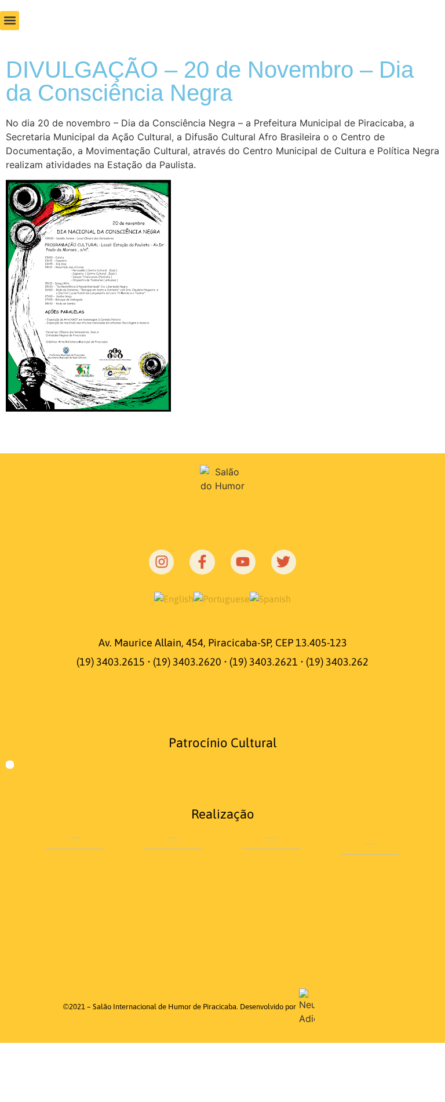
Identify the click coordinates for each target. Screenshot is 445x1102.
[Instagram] (161, 562)
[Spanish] (270, 599)
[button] (9, 20)
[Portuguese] (222, 599)
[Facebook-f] (201, 562)
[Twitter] (283, 562)
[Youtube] (243, 562)
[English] (174, 599)
